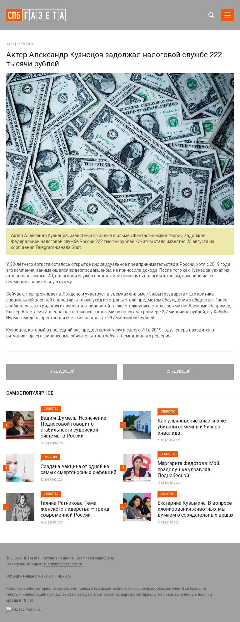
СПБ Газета (36, 15)
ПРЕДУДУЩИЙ (62, 369)
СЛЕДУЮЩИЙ (179, 369)
